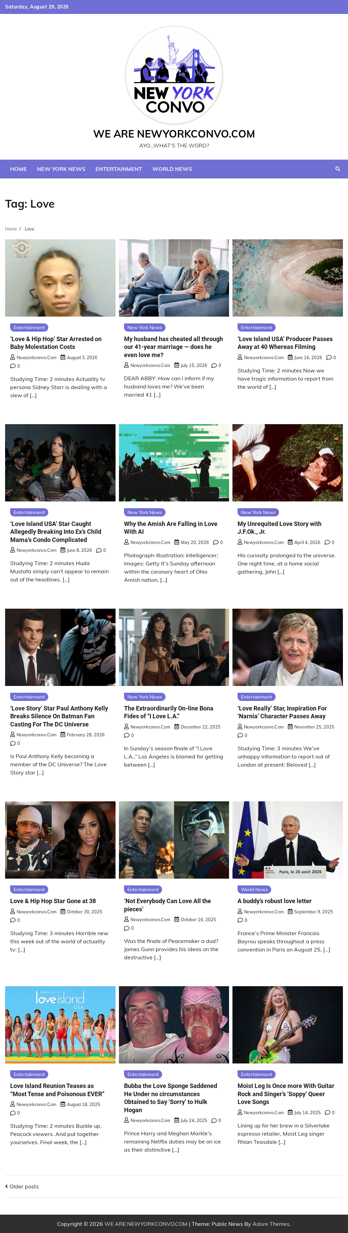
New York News (61, 168)
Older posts (24, 1186)
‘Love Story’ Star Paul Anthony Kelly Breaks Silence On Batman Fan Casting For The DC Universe (59, 716)
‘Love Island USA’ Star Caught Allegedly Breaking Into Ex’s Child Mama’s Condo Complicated (55, 531)
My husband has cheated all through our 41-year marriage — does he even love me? (173, 346)
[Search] (338, 169)
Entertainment (118, 168)
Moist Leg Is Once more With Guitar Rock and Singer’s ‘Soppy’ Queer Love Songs (286, 1093)
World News (172, 168)
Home (18, 168)
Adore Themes (271, 1223)
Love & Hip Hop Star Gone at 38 (53, 900)
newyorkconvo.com (36, 357)
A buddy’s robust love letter (275, 900)
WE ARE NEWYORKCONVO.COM (174, 133)
